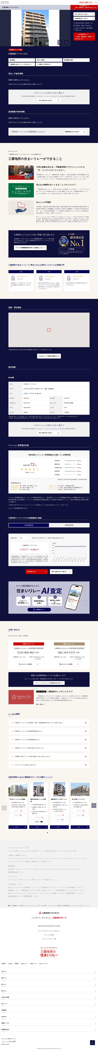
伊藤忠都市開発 (70, 893)
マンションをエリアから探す (28, 851)
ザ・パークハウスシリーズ (16, 858)
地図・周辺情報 (49, 388)
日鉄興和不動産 (27, 896)
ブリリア (17, 890)
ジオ (20, 896)
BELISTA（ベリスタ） (15, 869)
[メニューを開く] (95, 2)
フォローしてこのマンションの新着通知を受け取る (48, 683)
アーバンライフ (12, 879)
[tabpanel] (49, 554)
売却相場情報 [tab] (29, 525)
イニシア (41, 893)
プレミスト (51, 890)
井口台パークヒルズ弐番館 (17, 799)
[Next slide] (66, 42)
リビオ (36, 896)
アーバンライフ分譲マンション (46, 879)
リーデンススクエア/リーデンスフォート (68, 869)
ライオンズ (80, 890)
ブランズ (32, 890)
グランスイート (17, 887)
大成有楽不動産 (60, 890)
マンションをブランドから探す (67, 851)
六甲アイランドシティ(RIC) (27, 879)
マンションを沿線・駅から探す (48, 851)
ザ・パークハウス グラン (32, 858)
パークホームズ (62, 887)
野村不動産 (72, 887)
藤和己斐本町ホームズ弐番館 (38, 800)
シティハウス (35, 887)
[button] (49, 722)
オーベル (68, 890)
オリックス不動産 (51, 893)
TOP (92, 1043)
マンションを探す (13, 851)
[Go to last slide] (60, 42)
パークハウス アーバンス (15, 861)
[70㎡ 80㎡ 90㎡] (25, 538)
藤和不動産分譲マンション (16, 872)
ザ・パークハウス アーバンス (50, 858)
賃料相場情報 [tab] (69, 525)
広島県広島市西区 (79, 23)
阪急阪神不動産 (12, 896)
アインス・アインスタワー (31, 869)
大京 (74, 890)
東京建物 (11, 890)
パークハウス (82, 858)
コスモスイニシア (32, 893)
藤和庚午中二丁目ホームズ (59, 799)
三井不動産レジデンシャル (48, 887)
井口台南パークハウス (78, 799)
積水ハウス (11, 893)
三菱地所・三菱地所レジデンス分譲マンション (38, 861)
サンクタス (61, 893)
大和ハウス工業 (41, 890)
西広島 (82, 25)
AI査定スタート (40, 609)
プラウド (79, 887)
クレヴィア (80, 893)
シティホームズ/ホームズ (47, 869)
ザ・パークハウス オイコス (68, 858)
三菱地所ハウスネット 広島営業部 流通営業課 (29, 648)
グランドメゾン (21, 893)
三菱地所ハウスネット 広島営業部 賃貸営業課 (69, 648)
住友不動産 (26, 887)
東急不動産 (25, 890)
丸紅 (9, 887)
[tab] (47, 832)
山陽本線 (77, 25)
